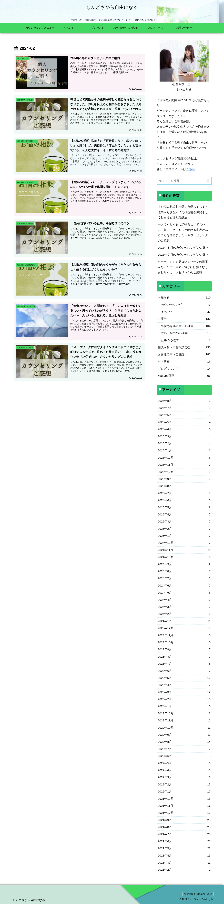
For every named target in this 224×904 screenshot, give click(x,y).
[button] (208, 181)
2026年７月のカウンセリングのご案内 (183, 254)
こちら (190, 169)
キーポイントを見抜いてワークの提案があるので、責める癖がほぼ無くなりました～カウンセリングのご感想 (183, 267)
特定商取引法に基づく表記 (198, 894)
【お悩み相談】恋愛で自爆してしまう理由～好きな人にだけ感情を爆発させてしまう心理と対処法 (183, 212)
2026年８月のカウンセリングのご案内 (183, 247)
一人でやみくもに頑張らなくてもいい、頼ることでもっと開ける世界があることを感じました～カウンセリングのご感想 (183, 232)
